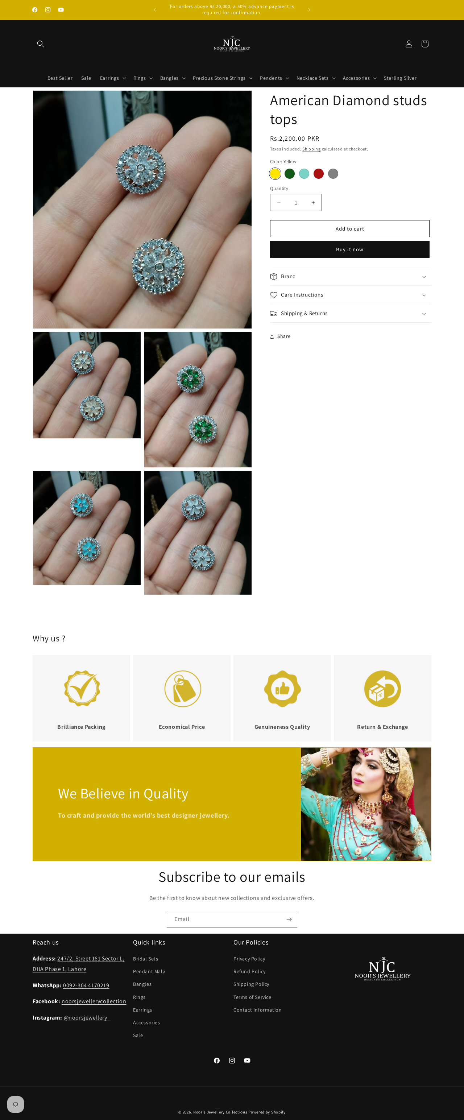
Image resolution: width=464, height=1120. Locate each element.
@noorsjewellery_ (87, 1017)
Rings (139, 997)
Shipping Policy (251, 984)
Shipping (311, 149)
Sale (138, 1035)
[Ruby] (319, 174)
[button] (41, 44)
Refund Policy (249, 971)
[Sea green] (304, 174)
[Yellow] (275, 174)
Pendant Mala (149, 971)
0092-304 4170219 (86, 985)
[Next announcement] (309, 10)
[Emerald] (290, 174)
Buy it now (350, 249)
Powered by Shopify (267, 1112)
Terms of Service (252, 997)
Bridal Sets (145, 958)
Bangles (142, 984)
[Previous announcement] (155, 10)
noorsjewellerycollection (94, 1001)
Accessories (146, 1022)
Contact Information (257, 1010)
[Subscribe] (289, 919)
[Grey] (333, 174)
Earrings (142, 1010)
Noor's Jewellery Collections (220, 1112)
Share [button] (284, 336)
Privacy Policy (249, 958)
